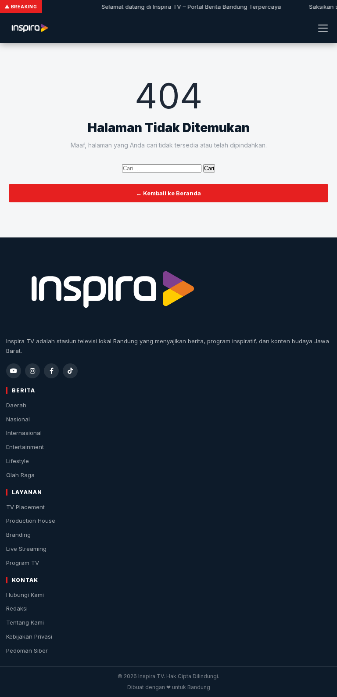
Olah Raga (20, 474)
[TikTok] (70, 370)
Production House (30, 520)
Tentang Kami (25, 622)
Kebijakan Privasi (29, 636)
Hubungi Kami (25, 594)
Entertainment (25, 446)
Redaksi (17, 608)
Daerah (16, 405)
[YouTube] (13, 370)
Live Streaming (26, 548)
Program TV (22, 562)
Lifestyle (17, 460)
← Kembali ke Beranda (168, 193)
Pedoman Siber (27, 650)
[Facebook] (51, 370)
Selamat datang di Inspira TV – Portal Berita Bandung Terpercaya (188, 6)
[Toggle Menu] (323, 28)
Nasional (18, 419)
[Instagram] (32, 370)
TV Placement (25, 506)
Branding (18, 534)
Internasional (24, 432)
